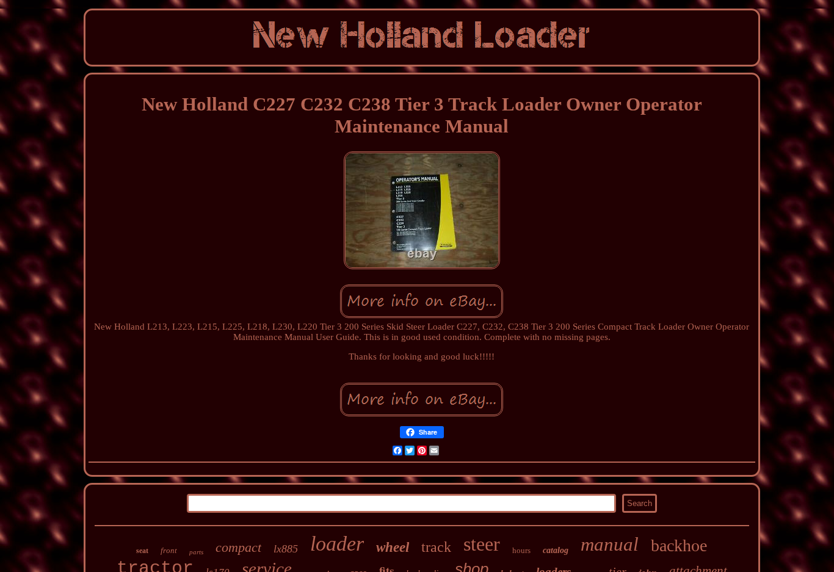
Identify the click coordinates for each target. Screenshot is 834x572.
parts (196, 552)
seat (142, 550)
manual (610, 544)
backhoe (679, 545)
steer (481, 544)
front (169, 550)
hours (521, 550)
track (436, 547)
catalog (555, 550)
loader (337, 543)
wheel (392, 547)
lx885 (286, 549)
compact (238, 547)
